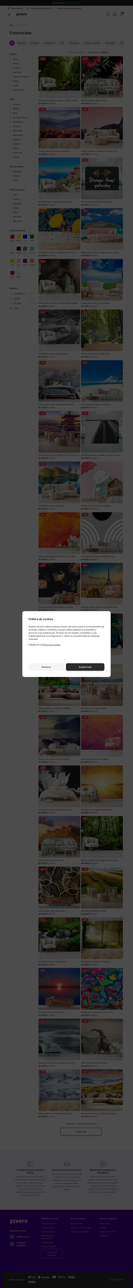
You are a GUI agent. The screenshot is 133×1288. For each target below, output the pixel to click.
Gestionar (46, 667)
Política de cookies (51, 644)
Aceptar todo (85, 667)
